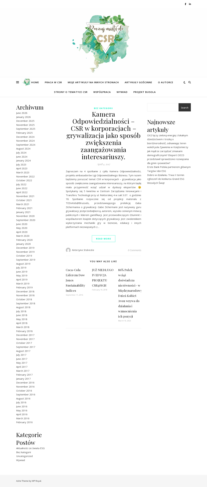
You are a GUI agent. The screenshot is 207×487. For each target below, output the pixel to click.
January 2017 (23, 378)
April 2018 (21, 323)
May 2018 (21, 319)
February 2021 (24, 208)
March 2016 (22, 418)
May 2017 (21, 362)
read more (103, 238)
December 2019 (25, 247)
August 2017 (23, 351)
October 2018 (24, 299)
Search (184, 107)
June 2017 (21, 358)
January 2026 (23, 117)
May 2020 (21, 227)
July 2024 (21, 152)
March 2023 (22, 172)
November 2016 (25, 386)
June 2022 (21, 188)
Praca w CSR (53, 82)
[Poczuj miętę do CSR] (103, 41)
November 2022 (25, 176)
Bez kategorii (23, 452)
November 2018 (25, 295)
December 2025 (25, 120)
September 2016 (25, 394)
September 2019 (25, 259)
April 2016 (21, 414)
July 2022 (21, 184)
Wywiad (122, 92)
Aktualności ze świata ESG (30, 448)
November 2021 (25, 196)
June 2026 (21, 112)
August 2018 (23, 307)
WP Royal (36, 480)
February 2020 (24, 239)
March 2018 (22, 327)
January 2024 (23, 160)
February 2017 (24, 374)
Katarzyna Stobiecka (83, 250)
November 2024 (25, 140)
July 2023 (21, 164)
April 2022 (21, 192)
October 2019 (24, 255)
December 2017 (25, 335)
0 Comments (134, 250)
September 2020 (25, 220)
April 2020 (21, 232)
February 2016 (24, 422)
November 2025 (25, 124)
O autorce (165, 82)
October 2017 (24, 342)
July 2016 (21, 402)
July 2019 (21, 267)
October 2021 (24, 200)
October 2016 (24, 390)
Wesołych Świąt (156, 182)
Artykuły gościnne (138, 82)
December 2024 (25, 136)
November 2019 (25, 251)
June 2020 (21, 224)
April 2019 (21, 279)
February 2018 (24, 331)
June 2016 (21, 406)
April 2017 (21, 366)
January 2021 (23, 212)
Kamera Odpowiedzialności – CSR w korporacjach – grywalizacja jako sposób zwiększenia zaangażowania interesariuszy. (103, 135)
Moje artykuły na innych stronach (93, 82)
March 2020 (22, 235)
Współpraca (102, 92)
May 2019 (21, 275)
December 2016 (25, 382)
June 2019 (21, 271)
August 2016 (23, 398)
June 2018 (21, 315)
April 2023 (21, 168)
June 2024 (21, 156)
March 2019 (22, 283)
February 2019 (24, 287)
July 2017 (21, 354)
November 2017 (25, 339)
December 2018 (25, 291)
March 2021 (22, 204)
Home (35, 82)
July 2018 (21, 311)
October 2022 (24, 180)
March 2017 (22, 370)
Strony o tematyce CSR (70, 92)
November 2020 (25, 216)
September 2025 (25, 128)
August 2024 (23, 148)
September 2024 (25, 144)
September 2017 (25, 346)
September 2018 (25, 303)
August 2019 (23, 263)
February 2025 (24, 132)
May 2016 (21, 410)
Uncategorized (24, 456)
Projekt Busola (144, 92)
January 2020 (23, 243)
